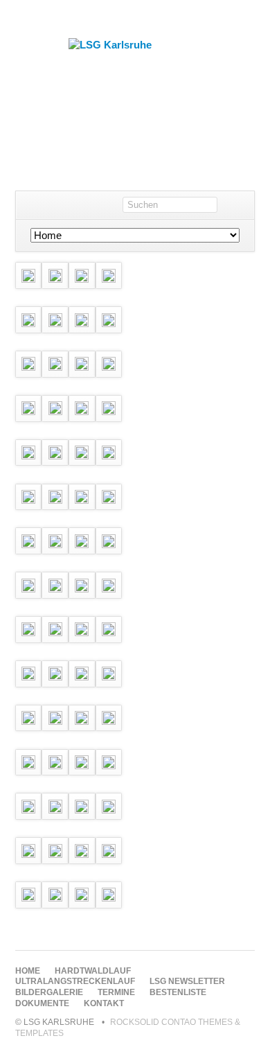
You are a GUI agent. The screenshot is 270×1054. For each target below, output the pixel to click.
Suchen (240, 205)
